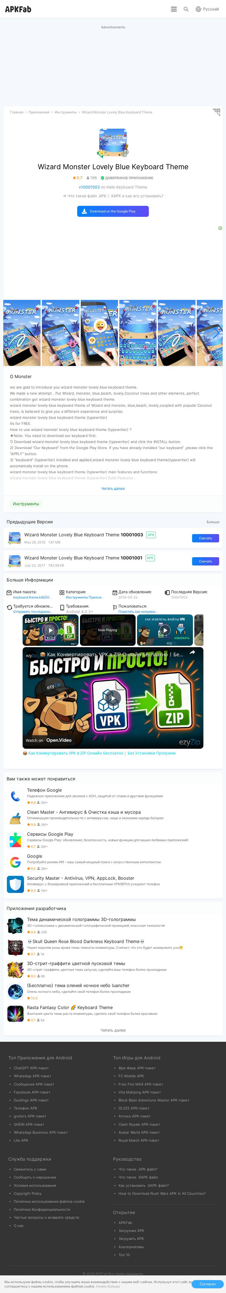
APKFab (125, 1222)
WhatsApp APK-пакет (32, 1076)
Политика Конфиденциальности (42, 1209)
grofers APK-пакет (30, 1116)
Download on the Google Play (113, 211)
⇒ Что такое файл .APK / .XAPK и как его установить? (113, 195)
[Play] (165, 630)
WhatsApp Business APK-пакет (41, 1132)
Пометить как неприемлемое (142, 611)
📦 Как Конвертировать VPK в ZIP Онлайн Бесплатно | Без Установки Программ (112, 654)
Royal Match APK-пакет (139, 1140)
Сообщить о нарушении (35, 1177)
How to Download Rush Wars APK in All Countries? (162, 1193)
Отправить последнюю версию (38, 611)
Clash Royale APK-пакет (139, 1124)
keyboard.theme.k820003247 (36, 597)
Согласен (208, 1284)
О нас (19, 1225)
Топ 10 (124, 1255)
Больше (213, 522)
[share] (192, 652)
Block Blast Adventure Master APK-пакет (154, 1100)
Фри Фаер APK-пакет (137, 1068)
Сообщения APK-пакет (34, 1084)
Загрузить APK (131, 1238)
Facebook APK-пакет (32, 1092)
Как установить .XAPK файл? (144, 1185)
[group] (22, 333)
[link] (31, 655)
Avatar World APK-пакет (139, 1132)
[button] (216, 333)
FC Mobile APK (131, 1076)
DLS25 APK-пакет (134, 1108)
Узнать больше (108, 1286)
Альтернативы (131, 1247)
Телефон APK (25, 1108)
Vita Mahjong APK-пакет (140, 1092)
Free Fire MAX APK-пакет (141, 1084)
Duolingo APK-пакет (31, 1100)
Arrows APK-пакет (135, 1116)
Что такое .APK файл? (138, 1169)
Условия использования (35, 1185)
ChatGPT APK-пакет (31, 1068)
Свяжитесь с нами (30, 1169)
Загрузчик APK (131, 1230)
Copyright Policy (28, 1193)
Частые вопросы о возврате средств (46, 1217)
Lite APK (21, 1140)
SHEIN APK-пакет (29, 1124)
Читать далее (113, 1030)
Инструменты (26, 503)
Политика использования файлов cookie (49, 1201)
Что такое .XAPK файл (138, 1177)
